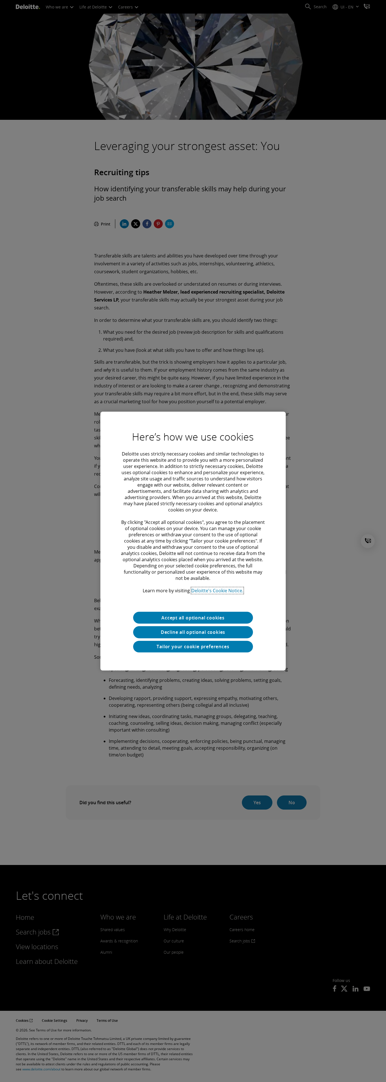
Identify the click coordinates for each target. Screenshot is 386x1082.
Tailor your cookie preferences (193, 646)
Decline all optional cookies (193, 632)
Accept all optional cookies (193, 617)
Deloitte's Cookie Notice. (217, 590)
